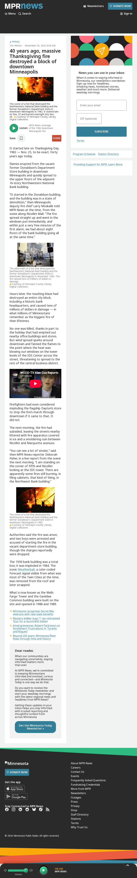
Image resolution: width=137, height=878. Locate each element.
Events (75, 776)
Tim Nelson (16, 45)
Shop (74, 810)
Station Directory (108, 154)
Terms (80, 141)
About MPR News (81, 763)
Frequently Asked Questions (88, 780)
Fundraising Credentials (85, 784)
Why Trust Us (79, 827)
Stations (76, 819)
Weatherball (26, 569)
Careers (76, 767)
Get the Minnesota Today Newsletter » (35, 727)
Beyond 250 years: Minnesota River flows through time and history (34, 637)
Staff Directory (80, 814)
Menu (12, 13)
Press (74, 801)
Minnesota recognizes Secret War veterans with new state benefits (33, 612)
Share (56, 138)
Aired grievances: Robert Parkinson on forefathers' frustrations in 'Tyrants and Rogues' (36, 628)
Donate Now (120, 6)
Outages (76, 797)
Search (26, 13)
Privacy (75, 806)
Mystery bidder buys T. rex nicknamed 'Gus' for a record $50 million (36, 620)
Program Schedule (84, 154)
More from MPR (81, 789)
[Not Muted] (5, 870)
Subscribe (101, 131)
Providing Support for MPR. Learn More (98, 164)
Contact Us (77, 772)
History (16, 41)
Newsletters (78, 793)
